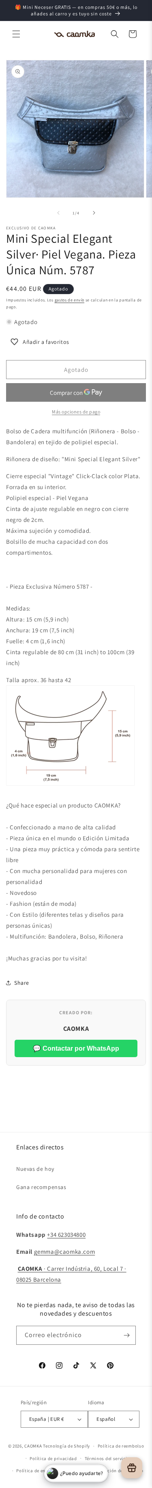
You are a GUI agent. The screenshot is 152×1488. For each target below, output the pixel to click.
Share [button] (21, 982)
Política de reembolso (121, 1446)
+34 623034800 (66, 1234)
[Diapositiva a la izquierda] (58, 213)
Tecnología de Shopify (66, 1446)
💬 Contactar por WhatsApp (76, 1048)
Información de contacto (116, 1470)
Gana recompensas (41, 1187)
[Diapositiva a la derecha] (94, 213)
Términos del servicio (107, 1458)
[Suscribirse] (126, 1335)
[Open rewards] (131, 1467)
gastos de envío (70, 300)
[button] (16, 34)
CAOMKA (33, 1446)
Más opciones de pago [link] (76, 412)
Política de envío (34, 1470)
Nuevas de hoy (35, 1168)
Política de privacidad (53, 1458)
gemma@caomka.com (64, 1251)
